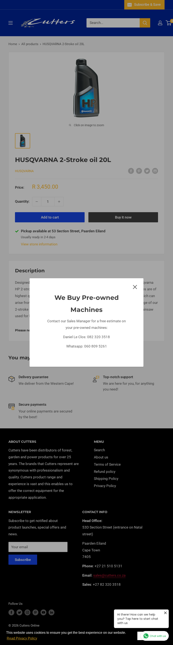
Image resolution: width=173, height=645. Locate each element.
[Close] (135, 286)
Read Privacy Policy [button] (22, 638)
